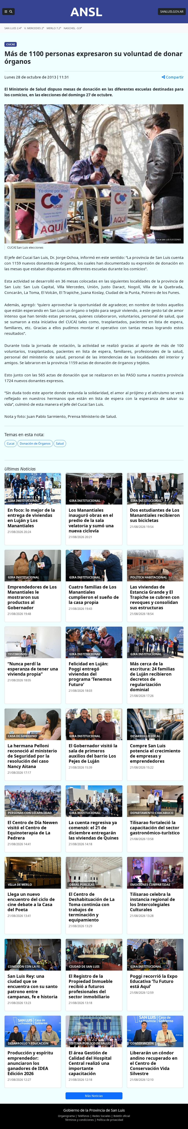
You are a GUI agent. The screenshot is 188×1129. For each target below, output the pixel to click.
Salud (60, 443)
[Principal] (8, 11)
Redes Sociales (101, 1116)
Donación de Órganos (35, 443)
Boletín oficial (121, 1116)
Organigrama (66, 1116)
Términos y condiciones (79, 1119)
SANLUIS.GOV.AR (171, 12)
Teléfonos (83, 1116)
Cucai (10, 443)
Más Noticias (94, 1096)
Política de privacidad (110, 1119)
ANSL (86, 12)
